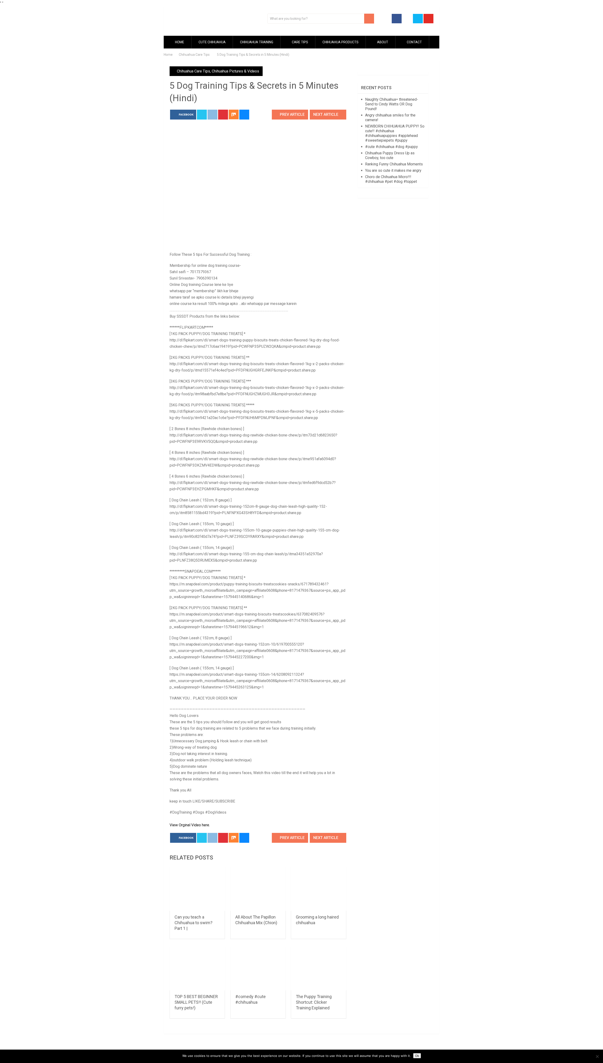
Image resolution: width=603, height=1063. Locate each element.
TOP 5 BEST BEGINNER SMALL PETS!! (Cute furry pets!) (196, 1002)
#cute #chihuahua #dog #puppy (391, 146)
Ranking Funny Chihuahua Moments (394, 164)
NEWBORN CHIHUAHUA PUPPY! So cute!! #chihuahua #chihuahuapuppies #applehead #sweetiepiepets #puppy (394, 133)
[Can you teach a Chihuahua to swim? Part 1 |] (197, 888)
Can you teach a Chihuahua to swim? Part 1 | (193, 923)
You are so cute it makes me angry (393, 170)
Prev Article (292, 114)
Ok (417, 1056)
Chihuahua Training (256, 42)
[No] (597, 1056)
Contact (414, 42)
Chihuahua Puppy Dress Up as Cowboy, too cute (390, 155)
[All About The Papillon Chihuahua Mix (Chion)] (258, 888)
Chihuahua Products (340, 42)
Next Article (326, 114)
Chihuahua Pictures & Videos (235, 71)
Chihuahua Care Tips (193, 71)
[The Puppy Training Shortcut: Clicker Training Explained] (318, 968)
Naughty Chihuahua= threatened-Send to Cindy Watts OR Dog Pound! (391, 104)
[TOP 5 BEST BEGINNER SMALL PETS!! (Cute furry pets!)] (197, 968)
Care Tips (299, 42)
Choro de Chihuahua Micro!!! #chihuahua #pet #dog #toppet (391, 179)
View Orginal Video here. (190, 825)
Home (179, 42)
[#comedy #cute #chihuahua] (258, 968)
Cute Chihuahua (212, 42)
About (382, 42)
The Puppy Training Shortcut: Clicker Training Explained (314, 1002)
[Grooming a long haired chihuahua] (318, 888)
